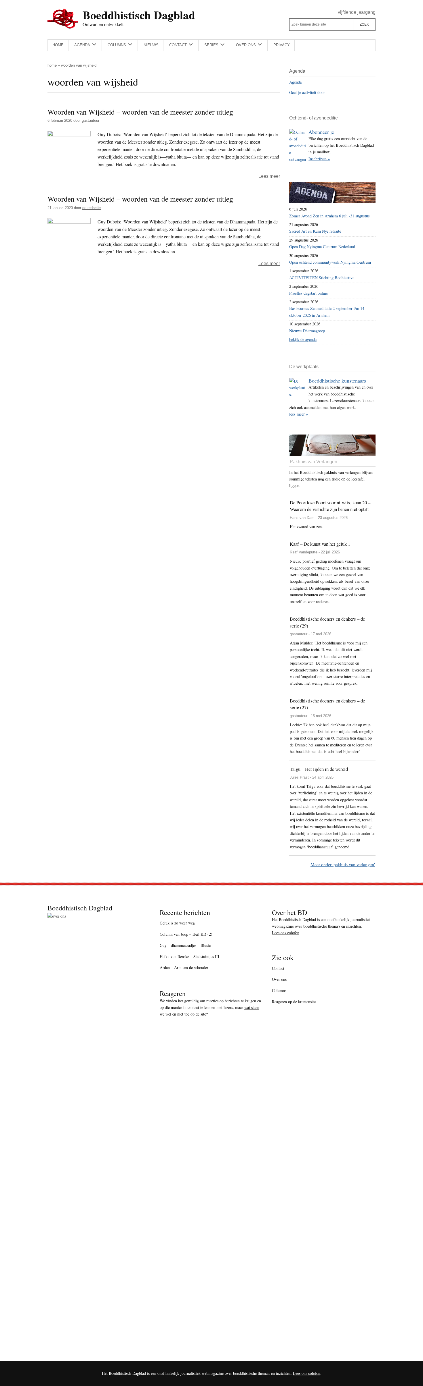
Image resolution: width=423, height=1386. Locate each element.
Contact (278, 968)
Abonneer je (321, 131)
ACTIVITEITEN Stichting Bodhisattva (321, 277)
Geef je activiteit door (307, 92)
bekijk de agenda (303, 339)
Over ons (279, 979)
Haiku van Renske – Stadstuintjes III (189, 956)
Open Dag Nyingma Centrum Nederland (322, 246)
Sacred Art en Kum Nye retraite (315, 231)
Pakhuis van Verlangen (313, 461)
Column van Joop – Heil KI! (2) (186, 934)
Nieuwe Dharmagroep (307, 330)
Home (52, 65)
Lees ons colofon (285, 932)
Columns (279, 990)
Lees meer (269, 176)
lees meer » (298, 414)
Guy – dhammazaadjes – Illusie (185, 945)
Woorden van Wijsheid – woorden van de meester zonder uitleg (140, 112)
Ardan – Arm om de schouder (184, 967)
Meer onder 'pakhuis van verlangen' (342, 864)
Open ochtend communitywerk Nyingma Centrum (330, 262)
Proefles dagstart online (308, 293)
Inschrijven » (319, 158)
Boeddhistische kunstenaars (337, 380)
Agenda (295, 82)
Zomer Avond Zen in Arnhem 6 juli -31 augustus (329, 216)
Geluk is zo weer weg (177, 923)
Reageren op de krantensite (294, 1001)
